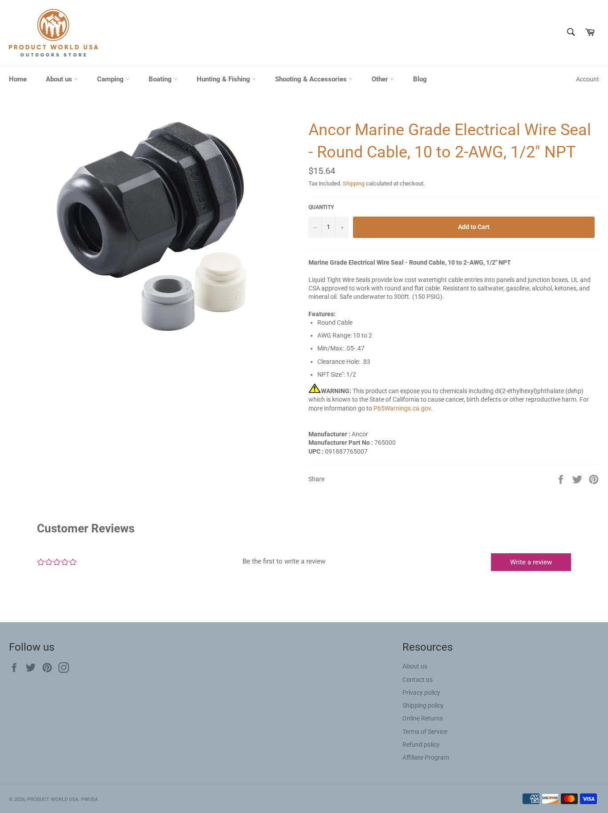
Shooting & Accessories (312, 79)
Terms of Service (424, 731)
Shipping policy (423, 705)
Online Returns (422, 718)
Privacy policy (421, 692)
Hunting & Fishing (224, 79)
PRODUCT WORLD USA (52, 799)
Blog (420, 79)
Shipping (354, 183)
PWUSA (89, 799)
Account (587, 79)
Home (18, 79)
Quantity (321, 207)
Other (381, 79)
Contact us (417, 679)
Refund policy (421, 744)
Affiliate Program (425, 757)
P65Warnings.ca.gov (402, 408)
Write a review (531, 562)
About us (60, 79)
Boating (161, 79)
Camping (111, 79)
